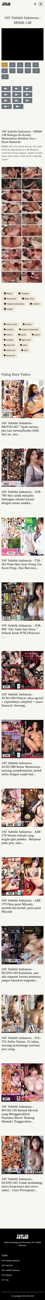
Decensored (11, 299)
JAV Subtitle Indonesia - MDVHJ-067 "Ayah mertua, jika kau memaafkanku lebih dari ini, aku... (20, 428)
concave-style (11, 324)
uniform (9, 335)
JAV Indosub (7, 1275)
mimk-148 (10, 345)
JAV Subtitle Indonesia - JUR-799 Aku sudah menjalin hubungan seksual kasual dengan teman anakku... (21, 497)
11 (20, 106)
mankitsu (9, 329)
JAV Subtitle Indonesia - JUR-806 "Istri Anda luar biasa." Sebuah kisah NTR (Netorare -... (21, 631)
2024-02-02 (10, 350)
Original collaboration (15, 304)
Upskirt (9, 309)
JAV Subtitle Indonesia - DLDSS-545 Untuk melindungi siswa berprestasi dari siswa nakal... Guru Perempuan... (22, 1184)
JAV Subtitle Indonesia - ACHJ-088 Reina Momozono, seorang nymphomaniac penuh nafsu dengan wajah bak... (22, 768)
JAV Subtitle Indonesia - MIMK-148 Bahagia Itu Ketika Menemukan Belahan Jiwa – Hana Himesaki (22, 136)
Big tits (9, 293)
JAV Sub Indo (7, 1265)
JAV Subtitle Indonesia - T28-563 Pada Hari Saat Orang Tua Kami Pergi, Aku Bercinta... (22, 564)
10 (8, 106)
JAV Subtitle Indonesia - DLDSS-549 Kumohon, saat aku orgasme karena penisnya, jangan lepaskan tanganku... (21, 974)
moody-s (28, 324)
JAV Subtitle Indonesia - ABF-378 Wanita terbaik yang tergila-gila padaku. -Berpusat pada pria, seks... (22, 837)
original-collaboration (30, 329)
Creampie (25, 293)
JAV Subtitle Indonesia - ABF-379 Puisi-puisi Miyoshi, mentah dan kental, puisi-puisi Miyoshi (22, 906)
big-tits (23, 335)
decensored (10, 355)
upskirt (37, 335)
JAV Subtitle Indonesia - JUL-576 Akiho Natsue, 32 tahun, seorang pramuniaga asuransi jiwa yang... (21, 1043)
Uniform (36, 304)
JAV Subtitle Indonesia (11, 1261)
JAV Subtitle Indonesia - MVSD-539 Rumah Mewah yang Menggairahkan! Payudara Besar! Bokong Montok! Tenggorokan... (20, 1114)
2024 (26, 350)
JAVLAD (26, 1296)
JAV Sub (5, 1280)
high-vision (26, 340)
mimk (24, 345)
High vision (29, 299)
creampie (9, 340)
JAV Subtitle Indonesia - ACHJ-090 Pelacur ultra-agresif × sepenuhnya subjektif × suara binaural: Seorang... (22, 700)
